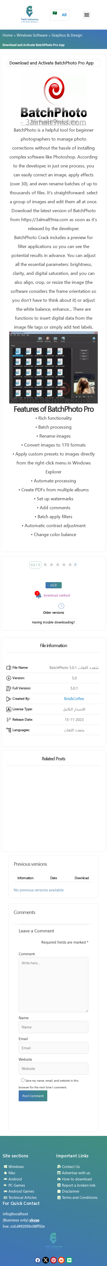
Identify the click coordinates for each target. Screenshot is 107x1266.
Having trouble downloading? (53, 622)
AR (60, 13)
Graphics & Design (67, 35)
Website (25, 1059)
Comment (27, 953)
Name (24, 1017)
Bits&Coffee (74, 698)
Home (7, 35)
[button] (87, 15)
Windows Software (32, 35)
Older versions (53, 612)
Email (23, 1038)
